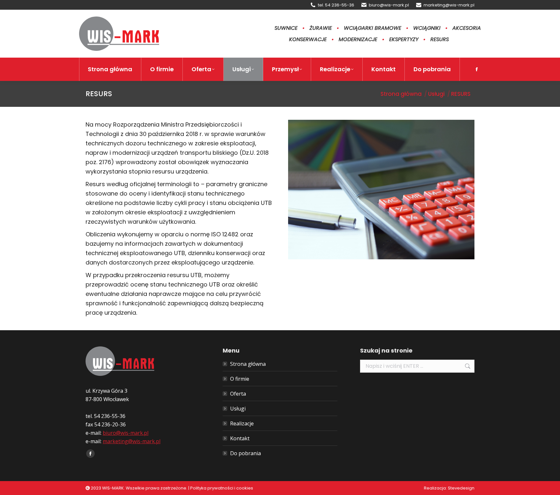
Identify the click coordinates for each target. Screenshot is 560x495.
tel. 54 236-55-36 (336, 5)
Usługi (238, 408)
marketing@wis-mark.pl (449, 5)
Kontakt (240, 438)
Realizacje (242, 423)
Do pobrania (245, 453)
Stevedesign (461, 488)
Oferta (238, 393)
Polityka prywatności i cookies (221, 488)
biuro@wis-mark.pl (389, 5)
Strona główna (248, 363)
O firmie (239, 378)
